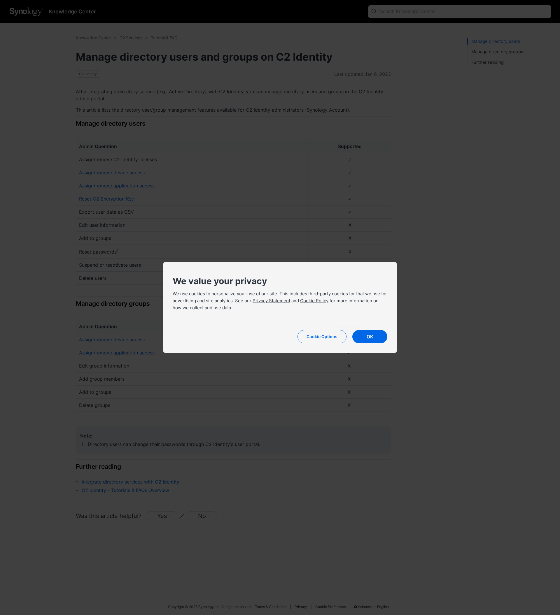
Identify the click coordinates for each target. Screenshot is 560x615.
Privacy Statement (271, 300)
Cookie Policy (314, 300)
